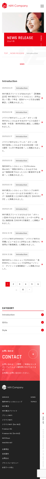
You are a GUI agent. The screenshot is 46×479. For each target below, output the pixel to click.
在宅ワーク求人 (8, 467)
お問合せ (5, 458)
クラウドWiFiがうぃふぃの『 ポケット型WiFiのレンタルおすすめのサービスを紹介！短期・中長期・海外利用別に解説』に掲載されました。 (21, 122)
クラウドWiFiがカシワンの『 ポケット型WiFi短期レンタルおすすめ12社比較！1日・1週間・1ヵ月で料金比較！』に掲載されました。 (21, 146)
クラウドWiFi (7, 420)
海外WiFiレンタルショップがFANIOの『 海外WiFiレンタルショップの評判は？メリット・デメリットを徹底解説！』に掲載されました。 (21, 264)
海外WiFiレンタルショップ (12, 402)
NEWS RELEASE (17, 53)
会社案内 (5, 454)
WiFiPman (6, 438)
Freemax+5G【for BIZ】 (11, 433)
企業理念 (5, 449)
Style (4, 330)
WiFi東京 (5, 406)
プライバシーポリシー (10, 463)
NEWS (33, 397)
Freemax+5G (7, 429)
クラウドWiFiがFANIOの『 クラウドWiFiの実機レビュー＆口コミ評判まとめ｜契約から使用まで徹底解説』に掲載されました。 (21, 242)
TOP (6, 53)
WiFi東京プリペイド (9, 411)
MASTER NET (7, 443)
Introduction (22, 88)
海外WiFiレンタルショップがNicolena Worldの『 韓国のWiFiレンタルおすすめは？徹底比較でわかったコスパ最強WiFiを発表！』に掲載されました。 (21, 170)
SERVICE (5, 397)
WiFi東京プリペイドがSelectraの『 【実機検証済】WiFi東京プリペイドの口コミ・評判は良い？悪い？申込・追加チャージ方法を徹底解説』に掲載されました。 (21, 98)
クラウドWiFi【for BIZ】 (11, 424)
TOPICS (34, 402)
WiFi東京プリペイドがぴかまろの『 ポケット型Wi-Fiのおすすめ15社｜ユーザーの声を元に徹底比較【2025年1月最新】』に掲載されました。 (21, 218)
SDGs (5, 322)
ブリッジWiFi (7, 415)
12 (23, 289)
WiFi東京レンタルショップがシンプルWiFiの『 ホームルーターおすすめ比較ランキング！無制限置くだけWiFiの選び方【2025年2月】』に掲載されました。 (21, 194)
